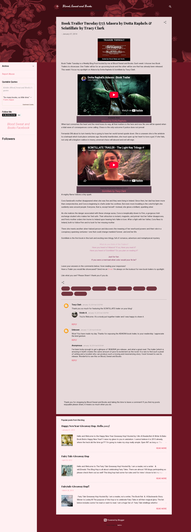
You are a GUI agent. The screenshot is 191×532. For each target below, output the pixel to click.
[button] (165, 23)
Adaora (65, 288)
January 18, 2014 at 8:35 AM (93, 346)
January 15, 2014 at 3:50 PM (98, 313)
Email (110, 269)
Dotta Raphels (99, 288)
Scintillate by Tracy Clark (114, 191)
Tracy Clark (67, 294)
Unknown (76, 330)
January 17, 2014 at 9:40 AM (91, 330)
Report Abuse (8, 74)
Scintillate (151, 288)
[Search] (170, 7)
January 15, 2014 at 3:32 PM (92, 305)
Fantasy (112, 288)
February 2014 (125, 288)
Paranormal (139, 288)
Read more (161, 448)
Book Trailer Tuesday (81, 288)
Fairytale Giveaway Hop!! (75, 486)
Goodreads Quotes (28, 104)
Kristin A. (83, 313)
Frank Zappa (8, 100)
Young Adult (80, 294)
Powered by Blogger (115, 520)
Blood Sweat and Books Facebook (18, 126)
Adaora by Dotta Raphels (113, 120)
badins (119, 525)
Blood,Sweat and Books (77, 6)
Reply (74, 324)
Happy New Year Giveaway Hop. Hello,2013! (85, 426)
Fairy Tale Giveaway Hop (75, 456)
